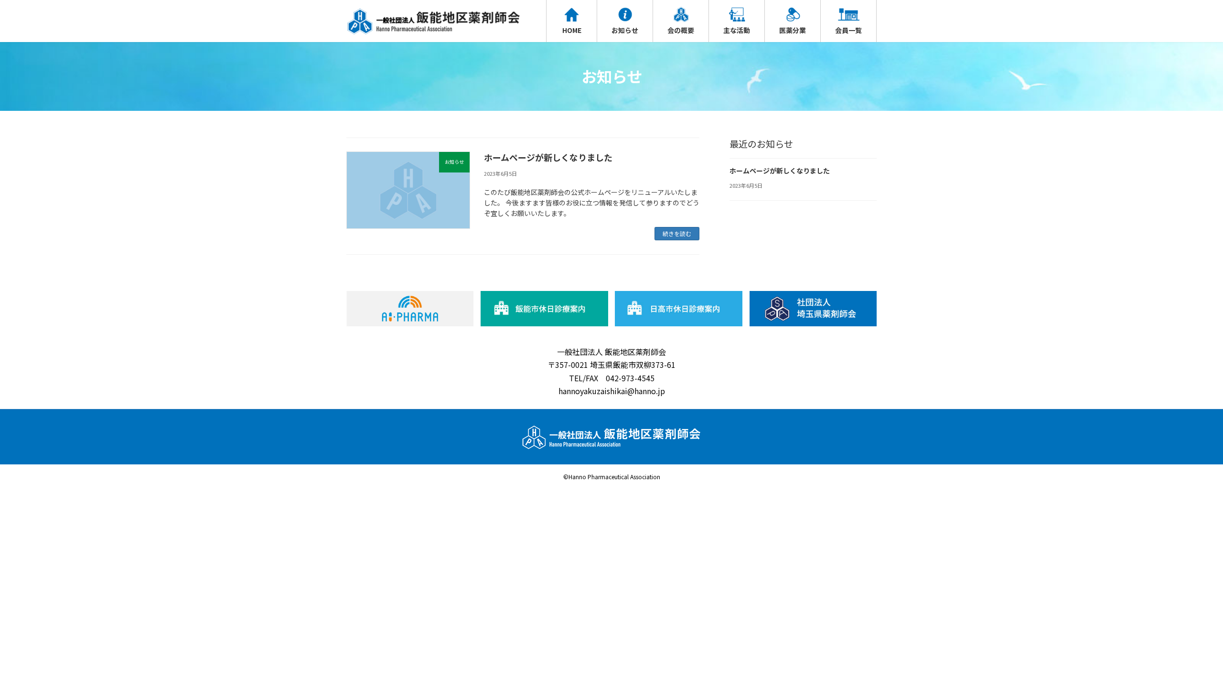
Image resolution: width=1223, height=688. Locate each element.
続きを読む (677, 233)
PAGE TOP (1189, 658)
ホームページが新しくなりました (548, 157)
